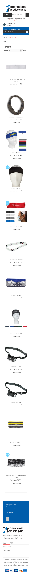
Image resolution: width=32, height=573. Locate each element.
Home (5, 38)
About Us (6, 551)
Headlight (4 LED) (16, 366)
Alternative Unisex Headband (16, 117)
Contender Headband (16, 152)
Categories (7, 547)
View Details (17, 87)
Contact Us (24, 2)
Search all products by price (16, 20)
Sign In (28, 2)
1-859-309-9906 (16, 29)
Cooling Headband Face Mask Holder (16, 224)
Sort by (6, 50)
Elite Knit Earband (16, 295)
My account (8, 543)
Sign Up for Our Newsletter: (12, 506)
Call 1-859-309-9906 (16, 2)
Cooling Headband (16, 188)
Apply (24, 50)
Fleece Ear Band (16, 331)
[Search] (27, 15)
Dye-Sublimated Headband (16, 259)
